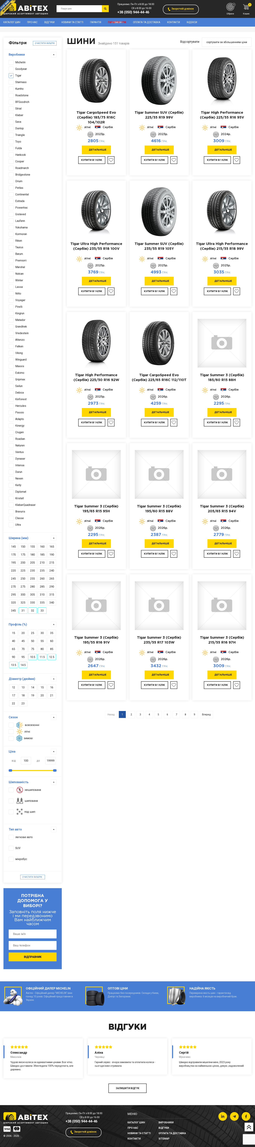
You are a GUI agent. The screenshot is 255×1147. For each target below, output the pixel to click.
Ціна (12, 751)
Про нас (32, 22)
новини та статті (72, 22)
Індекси (192, 22)
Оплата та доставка (146, 22)
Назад (111, 714)
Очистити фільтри (45, 43)
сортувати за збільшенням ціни (226, 42)
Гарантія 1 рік (117, 22)
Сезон (13, 717)
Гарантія (95, 22)
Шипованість (18, 782)
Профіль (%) (18, 624)
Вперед (206, 714)
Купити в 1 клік (91, 160)
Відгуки (49, 22)
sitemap (164, 1138)
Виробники (17, 54)
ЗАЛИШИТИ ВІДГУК (127, 1088)
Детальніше (97, 150)
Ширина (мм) (18, 538)
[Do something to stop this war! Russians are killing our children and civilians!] (8, 8)
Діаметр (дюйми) (22, 679)
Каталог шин (11, 22)
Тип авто (15, 829)
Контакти (173, 22)
